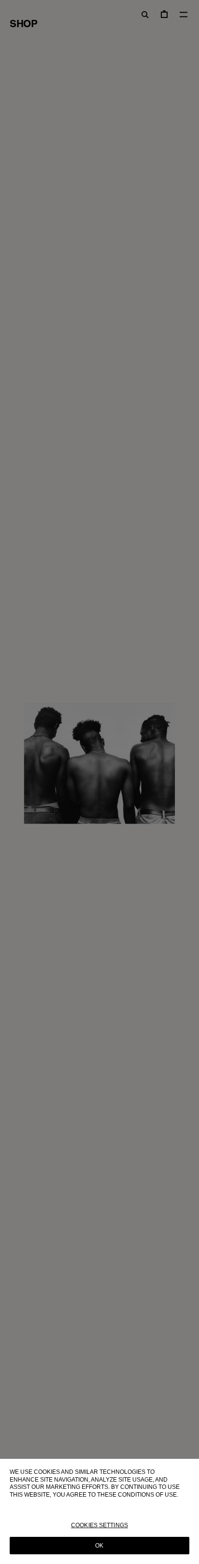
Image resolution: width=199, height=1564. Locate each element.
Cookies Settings (99, 1525)
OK (99, 1545)
